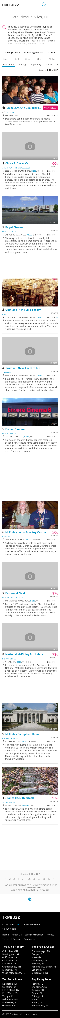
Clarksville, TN (10, 960)
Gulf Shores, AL (10, 957)
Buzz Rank (8, 64)
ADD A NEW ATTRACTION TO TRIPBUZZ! (30, 890)
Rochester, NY (10, 1002)
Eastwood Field (15, 593)
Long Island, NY (10, 989)
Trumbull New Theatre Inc (22, 368)
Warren (26, 805)
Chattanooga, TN (11, 966)
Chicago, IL (38, 996)
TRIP (10, 5)
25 (29, 878)
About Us (17, 934)
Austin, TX (37, 1002)
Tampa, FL (37, 954)
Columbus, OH (10, 951)
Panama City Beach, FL (44, 966)
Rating (22, 64)
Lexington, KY (9, 983)
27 (39, 878)
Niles (33, 171)
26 (34, 878)
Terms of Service (11, 938)
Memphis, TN (9, 969)
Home (5, 934)
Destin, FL (37, 993)
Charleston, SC (39, 986)
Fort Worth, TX (10, 993)
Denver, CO (38, 989)
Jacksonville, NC (40, 972)
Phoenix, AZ (38, 963)
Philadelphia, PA (40, 1005)
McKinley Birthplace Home (22, 734)
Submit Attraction (34, 934)
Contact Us (29, 938)
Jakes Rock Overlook (20, 798)
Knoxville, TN (9, 963)
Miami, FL (37, 999)
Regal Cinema (14, 227)
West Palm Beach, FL (13, 972)
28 (44, 878)
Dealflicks (10, 112)
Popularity (35, 64)
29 (49, 878)
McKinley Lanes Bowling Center (25, 532)
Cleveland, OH (9, 986)
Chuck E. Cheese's (16, 163)
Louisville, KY (39, 969)
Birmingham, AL (10, 954)
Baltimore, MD (10, 999)
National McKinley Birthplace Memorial (31, 654)
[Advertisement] (30, 267)
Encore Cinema (15, 429)
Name (49, 64)
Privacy (50, 934)
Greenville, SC (9, 1005)
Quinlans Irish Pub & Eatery (23, 309)
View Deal (50, 107)
